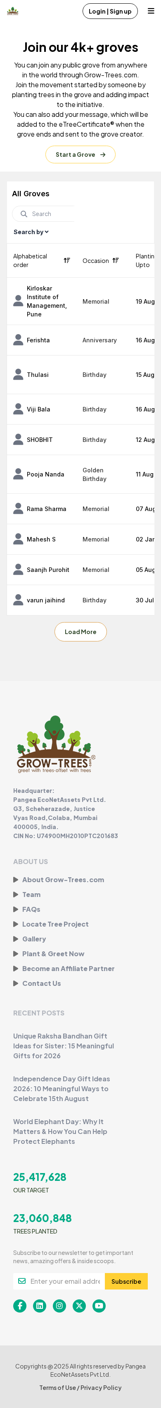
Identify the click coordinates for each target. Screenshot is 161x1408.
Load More (81, 631)
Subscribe (126, 1281)
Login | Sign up (110, 11)
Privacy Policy (101, 1387)
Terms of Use (58, 1387)
